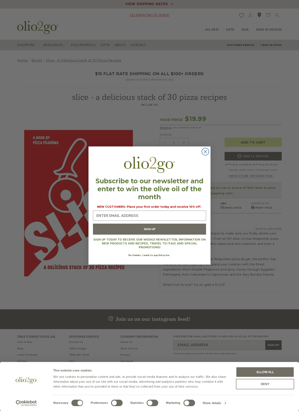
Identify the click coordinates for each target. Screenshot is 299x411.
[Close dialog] (205, 151)
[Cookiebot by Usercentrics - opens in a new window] (26, 403)
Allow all (265, 372)
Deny (265, 384)
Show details (212, 403)
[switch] (117, 403)
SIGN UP (149, 229)
